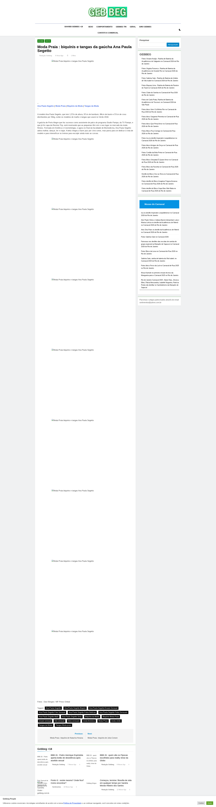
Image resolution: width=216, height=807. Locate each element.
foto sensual (59, 721)
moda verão (116, 721)
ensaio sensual (45, 721)
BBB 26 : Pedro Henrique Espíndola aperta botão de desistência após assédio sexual (67, 758)
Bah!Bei (40, 41)
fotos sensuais (73, 721)
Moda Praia (60, 106)
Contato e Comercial (108, 33)
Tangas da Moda (91, 106)
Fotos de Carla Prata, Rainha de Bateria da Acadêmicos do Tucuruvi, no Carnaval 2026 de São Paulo (159, 102)
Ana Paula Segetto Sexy (72, 717)
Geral (133, 27)
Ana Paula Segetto (45, 106)
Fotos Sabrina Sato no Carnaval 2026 (155, 237)
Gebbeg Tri (121, 27)
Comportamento (104, 27)
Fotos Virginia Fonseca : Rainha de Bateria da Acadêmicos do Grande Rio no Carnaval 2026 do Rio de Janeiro (160, 70)
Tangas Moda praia (63, 725)
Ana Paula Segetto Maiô (48, 717)
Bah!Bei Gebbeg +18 (74, 27)
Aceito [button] (210, 803)
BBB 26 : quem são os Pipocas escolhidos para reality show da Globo (114, 758)
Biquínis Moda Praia (111, 717)
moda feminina (89, 721)
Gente (48, 41)
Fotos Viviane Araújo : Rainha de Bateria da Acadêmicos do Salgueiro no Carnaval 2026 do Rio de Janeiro (160, 61)
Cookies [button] (201, 803)
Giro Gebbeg (145, 27)
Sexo (90, 27)
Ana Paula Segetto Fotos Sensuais (113, 712)
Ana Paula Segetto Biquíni (75, 708)
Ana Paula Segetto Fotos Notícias (82, 712)
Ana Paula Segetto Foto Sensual (52, 712)
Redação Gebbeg (45, 55)
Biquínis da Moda (75, 106)
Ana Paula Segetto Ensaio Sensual (103, 708)
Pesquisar (144, 40)
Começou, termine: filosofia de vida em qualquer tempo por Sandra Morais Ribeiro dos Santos (116, 783)
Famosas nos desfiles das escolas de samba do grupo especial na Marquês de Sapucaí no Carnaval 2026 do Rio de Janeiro (160, 243)
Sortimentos (56, 787)
